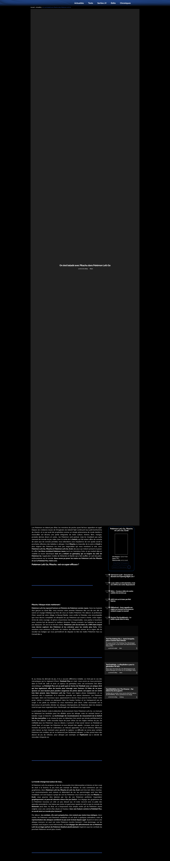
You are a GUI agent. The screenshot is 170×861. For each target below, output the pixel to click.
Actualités (79, 3)
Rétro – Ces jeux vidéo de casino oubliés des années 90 (121, 592)
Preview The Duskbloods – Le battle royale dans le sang (120, 618)
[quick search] (135, 3)
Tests (90, 3)
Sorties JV (102, 3)
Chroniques (125, 3)
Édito (113, 3)
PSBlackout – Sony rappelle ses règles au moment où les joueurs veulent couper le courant (122, 609)
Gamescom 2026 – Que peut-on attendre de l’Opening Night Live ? (122, 575)
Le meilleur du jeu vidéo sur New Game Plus (41, 3)
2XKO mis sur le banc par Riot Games (120, 600)
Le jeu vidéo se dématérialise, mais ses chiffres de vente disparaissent (122, 584)
